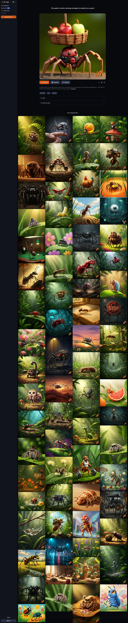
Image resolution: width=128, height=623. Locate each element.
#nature (54, 93)
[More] (99, 82)
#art (49, 93)
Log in (8, 617)
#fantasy (42, 93)
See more (73, 88)
